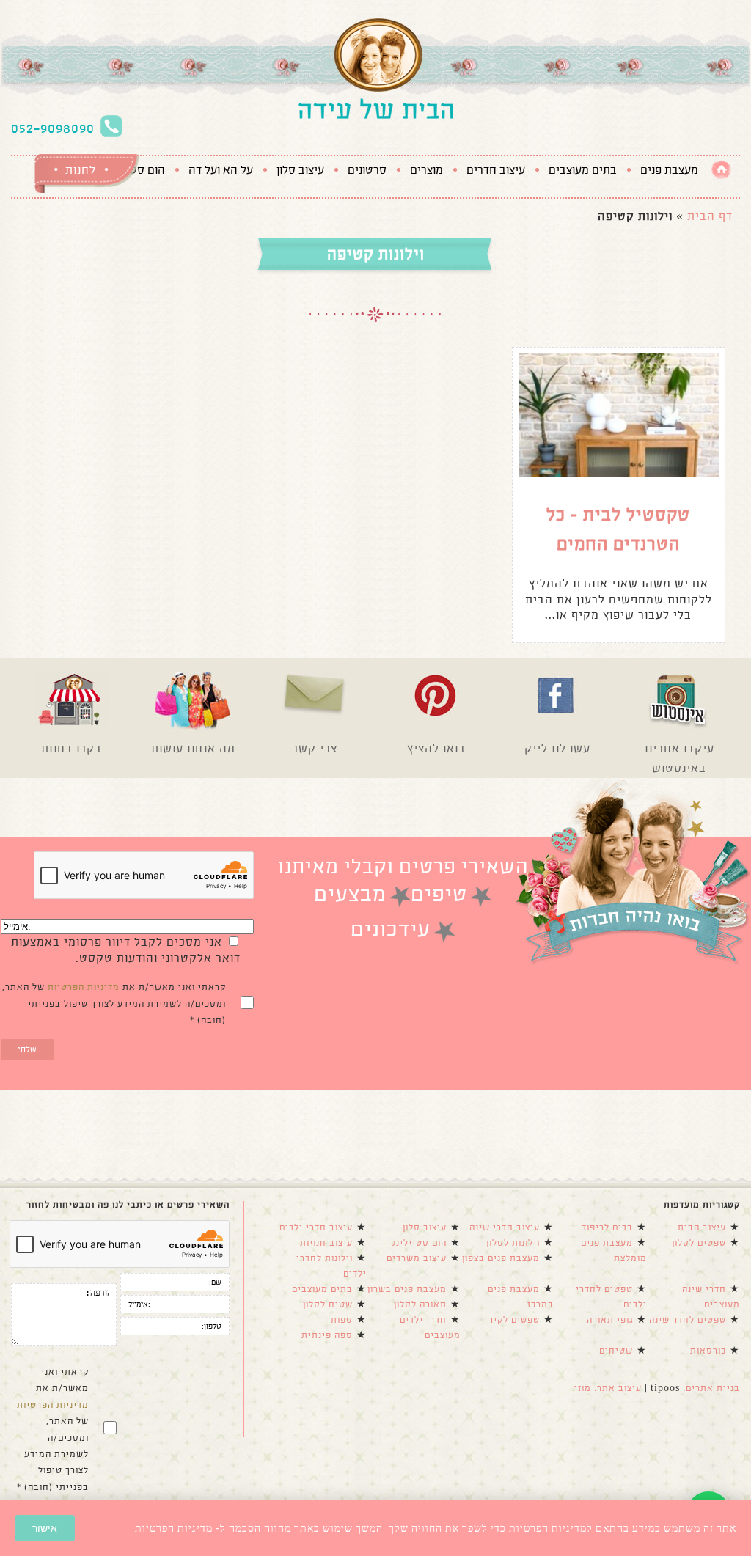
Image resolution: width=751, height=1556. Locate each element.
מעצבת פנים (669, 170)
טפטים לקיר (514, 1320)
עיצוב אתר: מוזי (608, 1388)
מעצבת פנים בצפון (501, 1258)
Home (721, 170)
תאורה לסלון (420, 1304)
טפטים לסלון (699, 1243)
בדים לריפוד (607, 1227)
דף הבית (710, 216)
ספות (342, 1320)
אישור (44, 1528)
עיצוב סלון (300, 170)
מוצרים (426, 170)
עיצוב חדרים (495, 170)
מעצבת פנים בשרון (407, 1289)
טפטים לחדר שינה (687, 1320)
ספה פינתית (327, 1335)
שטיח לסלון (328, 1304)
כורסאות (708, 1351)
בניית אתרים (713, 1388)
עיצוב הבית (702, 1227)
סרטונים (367, 170)
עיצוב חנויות (326, 1243)
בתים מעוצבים (583, 170)
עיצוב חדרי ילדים (316, 1227)
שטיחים (616, 1351)
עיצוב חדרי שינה (504, 1227)
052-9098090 (53, 128)
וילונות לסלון (513, 1243)
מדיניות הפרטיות (84, 987)
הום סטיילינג (419, 1243)
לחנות (80, 169)
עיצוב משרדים (417, 1258)
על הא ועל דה (220, 170)
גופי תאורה (610, 1320)
